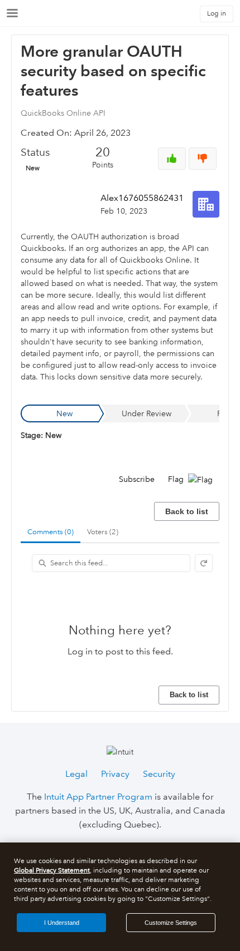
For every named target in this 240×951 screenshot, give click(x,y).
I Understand (61, 922)
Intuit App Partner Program (98, 796)
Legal (76, 773)
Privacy (115, 773)
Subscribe (137, 479)
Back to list (186, 511)
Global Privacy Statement (52, 870)
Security (159, 773)
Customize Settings (171, 922)
